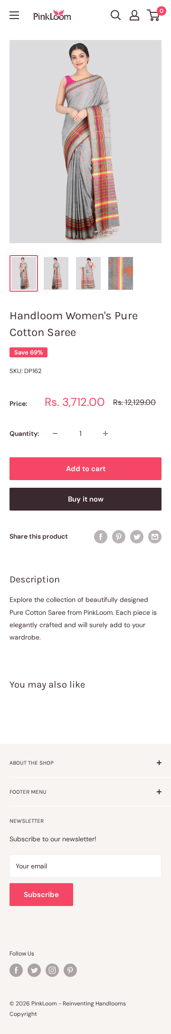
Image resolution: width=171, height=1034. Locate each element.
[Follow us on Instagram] (52, 970)
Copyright (23, 1014)
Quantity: (24, 433)
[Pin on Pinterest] (118, 536)
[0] (154, 15)
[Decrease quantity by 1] (55, 433)
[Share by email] (155, 536)
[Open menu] (14, 15)
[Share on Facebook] (100, 536)
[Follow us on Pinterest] (70, 970)
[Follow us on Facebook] (16, 970)
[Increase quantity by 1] (105, 433)
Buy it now (86, 499)
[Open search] (116, 15)
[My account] (134, 15)
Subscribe (41, 894)
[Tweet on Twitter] (136, 536)
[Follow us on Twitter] (34, 970)
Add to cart (85, 468)
